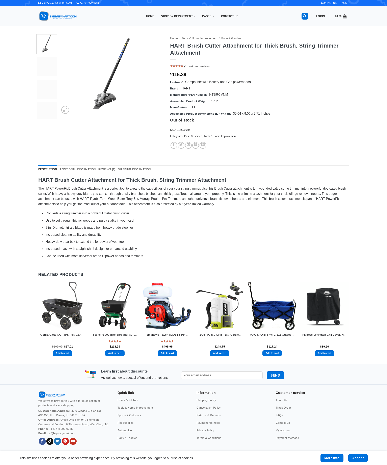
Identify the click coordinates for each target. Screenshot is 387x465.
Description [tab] (47, 169)
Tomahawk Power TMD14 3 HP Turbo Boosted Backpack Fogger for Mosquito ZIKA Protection (167, 334)
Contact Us (229, 16)
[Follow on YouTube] (73, 447)
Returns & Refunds (209, 420)
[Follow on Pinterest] (65, 447)
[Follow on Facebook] (42, 447)
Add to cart (62, 353)
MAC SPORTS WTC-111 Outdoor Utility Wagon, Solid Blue (272, 334)
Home (150, 16)
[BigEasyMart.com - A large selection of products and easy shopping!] (57, 16)
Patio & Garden (231, 38)
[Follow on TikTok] (49, 447)
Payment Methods (208, 428)
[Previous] (67, 74)
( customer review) (197, 66)
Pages (206, 16)
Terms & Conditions (209, 443)
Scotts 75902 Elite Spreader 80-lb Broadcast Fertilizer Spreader (115, 334)
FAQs (343, 3)
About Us (281, 406)
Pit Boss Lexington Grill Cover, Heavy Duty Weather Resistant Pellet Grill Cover (324, 334)
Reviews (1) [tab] (106, 169)
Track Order (283, 413)
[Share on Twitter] (181, 145)
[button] (305, 16)
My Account (283, 436)
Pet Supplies (125, 428)
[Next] (157, 74)
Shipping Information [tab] (134, 169)
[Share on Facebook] (174, 145)
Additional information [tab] (78, 169)
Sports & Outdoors (129, 420)
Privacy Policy (205, 436)
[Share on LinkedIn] (203, 145)
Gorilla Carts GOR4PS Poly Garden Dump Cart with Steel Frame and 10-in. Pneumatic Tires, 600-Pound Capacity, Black (62, 334)
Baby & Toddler (127, 443)
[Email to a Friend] (188, 145)
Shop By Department (177, 16)
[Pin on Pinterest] (195, 145)
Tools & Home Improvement (199, 38)
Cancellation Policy (209, 413)
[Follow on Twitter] (57, 447)
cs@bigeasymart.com (61, 439)
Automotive (125, 436)
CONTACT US (329, 3)
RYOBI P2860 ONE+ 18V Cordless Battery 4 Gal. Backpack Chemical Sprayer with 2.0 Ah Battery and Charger (220, 334)
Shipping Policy (206, 406)
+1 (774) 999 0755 (61, 434)
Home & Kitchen (128, 406)
